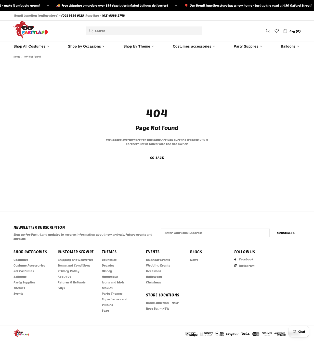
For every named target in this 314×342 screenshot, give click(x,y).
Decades (108, 265)
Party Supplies (24, 282)
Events (18, 293)
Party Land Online (30, 31)
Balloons (19, 277)
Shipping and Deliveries (75, 260)
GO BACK (157, 157)
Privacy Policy (68, 271)
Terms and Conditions (74, 265)
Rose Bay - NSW (157, 308)
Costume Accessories (29, 265)
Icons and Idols (113, 282)
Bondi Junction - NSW (162, 303)
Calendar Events (158, 260)
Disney (107, 271)
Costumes (20, 260)
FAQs (61, 288)
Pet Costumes (23, 271)
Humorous (110, 277)
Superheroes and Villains (114, 302)
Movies (107, 288)
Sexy (105, 310)
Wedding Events (158, 265)
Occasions (153, 271)
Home (16, 56)
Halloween (154, 277)
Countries (109, 260)
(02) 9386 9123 (72, 15)
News (194, 260)
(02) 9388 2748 (113, 15)
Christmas (153, 282)
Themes (19, 288)
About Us (64, 277)
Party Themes (112, 293)
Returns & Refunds (72, 282)
